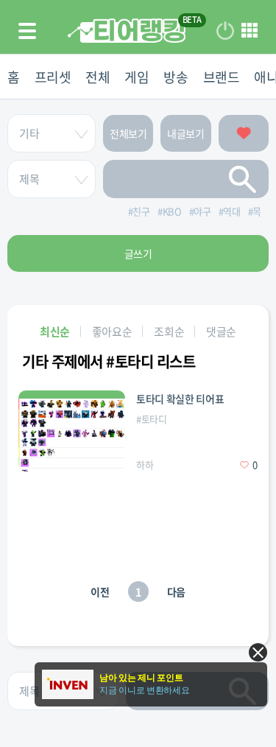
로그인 (225, 31)
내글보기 (186, 133)
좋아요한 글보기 (244, 133)
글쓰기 (138, 253)
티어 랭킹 (126, 30)
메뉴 (249, 31)
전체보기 (128, 133)
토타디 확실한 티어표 (180, 398)
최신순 (55, 331)
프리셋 (53, 77)
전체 (97, 77)
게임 (136, 77)
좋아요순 (112, 331)
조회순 (169, 331)
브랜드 (221, 77)
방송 (175, 77)
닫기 (258, 652)
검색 (243, 179)
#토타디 (151, 419)
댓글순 (221, 331)
